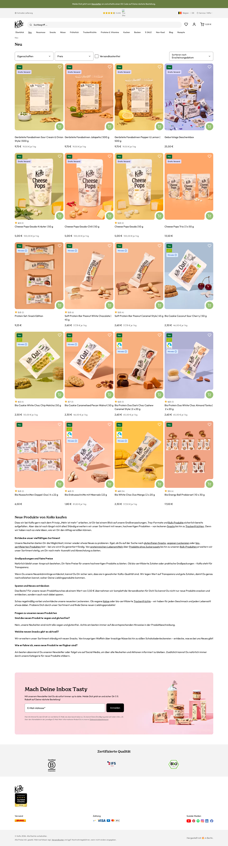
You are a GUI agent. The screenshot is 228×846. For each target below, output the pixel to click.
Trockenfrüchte (142, 601)
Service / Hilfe (205, 13)
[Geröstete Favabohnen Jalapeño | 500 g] (89, 105)
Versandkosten (58, 840)
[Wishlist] (186, 24)
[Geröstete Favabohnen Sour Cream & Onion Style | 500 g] (39, 105)
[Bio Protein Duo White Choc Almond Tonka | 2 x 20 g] (189, 373)
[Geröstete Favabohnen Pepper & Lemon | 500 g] (139, 105)
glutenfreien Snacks (155, 543)
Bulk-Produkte (176, 522)
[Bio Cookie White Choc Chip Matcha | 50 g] (39, 373)
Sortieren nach (179, 54)
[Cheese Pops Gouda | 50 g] (139, 195)
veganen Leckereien (178, 543)
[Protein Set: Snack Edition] (39, 284)
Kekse (106, 601)
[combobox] (104, 25)
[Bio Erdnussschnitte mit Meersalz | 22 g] (89, 463)
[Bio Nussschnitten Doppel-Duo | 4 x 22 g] (39, 463)
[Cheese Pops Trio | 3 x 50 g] (189, 195)
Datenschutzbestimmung (99, 719)
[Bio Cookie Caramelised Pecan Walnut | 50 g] (89, 373)
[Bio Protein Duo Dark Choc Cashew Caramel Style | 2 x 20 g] (139, 373)
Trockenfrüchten (195, 526)
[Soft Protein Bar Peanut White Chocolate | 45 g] (89, 284)
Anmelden (115, 707)
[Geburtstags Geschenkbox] (189, 105)
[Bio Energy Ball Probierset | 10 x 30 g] (189, 463)
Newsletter (96, 4)
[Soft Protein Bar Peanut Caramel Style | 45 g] (139, 284)
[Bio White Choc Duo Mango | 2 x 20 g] (139, 463)
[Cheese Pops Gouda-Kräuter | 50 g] (39, 195)
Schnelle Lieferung (25, 13)
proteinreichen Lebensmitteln (106, 546)
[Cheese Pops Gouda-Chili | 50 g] (89, 195)
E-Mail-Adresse (36, 708)
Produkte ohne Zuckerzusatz (144, 546)
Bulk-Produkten (188, 546)
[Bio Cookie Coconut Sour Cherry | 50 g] (189, 284)
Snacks (171, 526)
